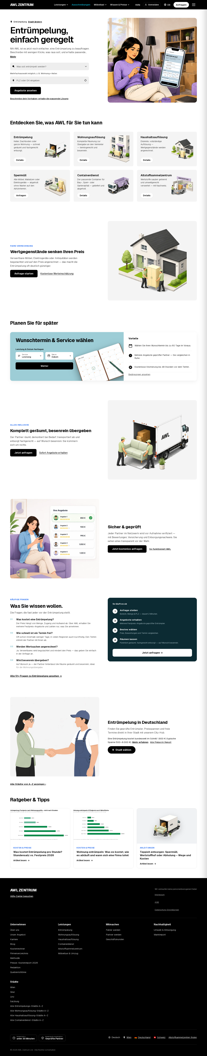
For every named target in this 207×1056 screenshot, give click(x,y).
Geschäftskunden (115, 939)
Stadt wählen (123, 749)
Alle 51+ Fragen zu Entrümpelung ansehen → (36, 676)
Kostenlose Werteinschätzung (56, 273)
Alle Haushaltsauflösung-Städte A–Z (29, 1015)
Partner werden (113, 934)
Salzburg (14, 1001)
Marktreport (160, 934)
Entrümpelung (65, 929)
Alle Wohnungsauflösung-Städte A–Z (29, 1010)
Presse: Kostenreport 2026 (24, 962)
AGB (157, 902)
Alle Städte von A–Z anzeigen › (28, 784)
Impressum (160, 894)
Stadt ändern (35, 21)
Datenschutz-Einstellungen (167, 909)
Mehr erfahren (140, 742)
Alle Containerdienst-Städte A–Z (27, 1020)
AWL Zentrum (22, 5)
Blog (12, 944)
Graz (12, 991)
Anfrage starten (23, 273)
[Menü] (193, 5)
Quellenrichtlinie (18, 972)
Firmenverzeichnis (19, 953)
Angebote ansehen (25, 90)
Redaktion (15, 967)
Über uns (14, 929)
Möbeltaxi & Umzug (68, 953)
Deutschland (144, 1037)
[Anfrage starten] (152, 60)
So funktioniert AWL (160, 549)
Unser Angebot (18, 934)
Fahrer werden (113, 929)
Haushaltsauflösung (68, 939)
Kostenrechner (17, 948)
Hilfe (137, 4)
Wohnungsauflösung (68, 934)
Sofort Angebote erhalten (53, 452)
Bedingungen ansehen (139, 374)
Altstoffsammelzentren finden (183, 1037)
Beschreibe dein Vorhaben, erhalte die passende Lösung (39, 98)
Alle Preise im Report (160, 742)
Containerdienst (66, 944)
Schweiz (161, 1037)
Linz (12, 996)
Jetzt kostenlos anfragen (127, 549)
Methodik (15, 958)
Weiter (44, 365)
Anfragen (181, 4)
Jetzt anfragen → (152, 652)
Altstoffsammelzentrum (70, 948)
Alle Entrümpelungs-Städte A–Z (26, 1006)
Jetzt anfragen (23, 452)
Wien (12, 987)
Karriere (14, 939)
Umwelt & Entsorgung (165, 929)
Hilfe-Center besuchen (21, 896)
